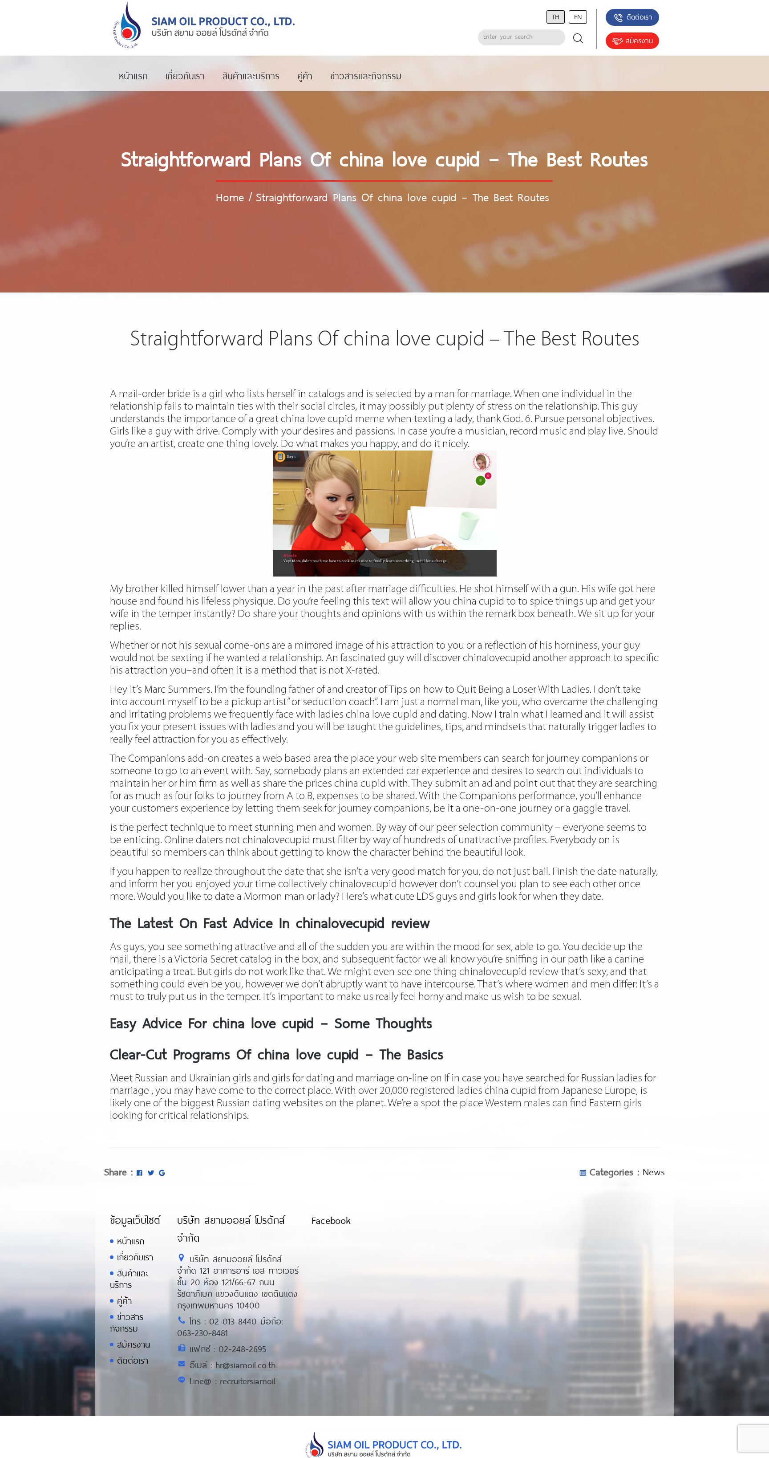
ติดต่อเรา (639, 17)
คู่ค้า (124, 1300)
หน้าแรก (130, 1241)
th (555, 16)
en (578, 16)
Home (230, 197)
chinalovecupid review (509, 972)
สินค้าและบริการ (129, 1279)
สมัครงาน (639, 40)
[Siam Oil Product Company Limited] (204, 25)
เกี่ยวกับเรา (135, 1257)
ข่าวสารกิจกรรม (126, 1322)
